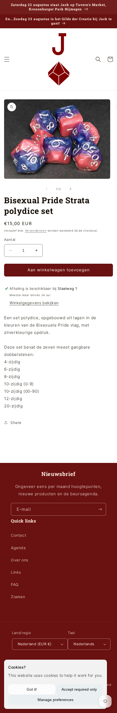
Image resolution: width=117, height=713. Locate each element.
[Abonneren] (100, 509)
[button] (7, 59)
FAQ (15, 584)
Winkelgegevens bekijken (34, 302)
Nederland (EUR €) (35, 644)
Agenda (18, 547)
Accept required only (79, 689)
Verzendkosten (36, 230)
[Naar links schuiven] (47, 189)
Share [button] (15, 422)
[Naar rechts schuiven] (70, 189)
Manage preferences (55, 699)
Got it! (32, 689)
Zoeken (18, 596)
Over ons (19, 560)
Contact (18, 535)
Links (16, 572)
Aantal (9, 239)
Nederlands (83, 644)
